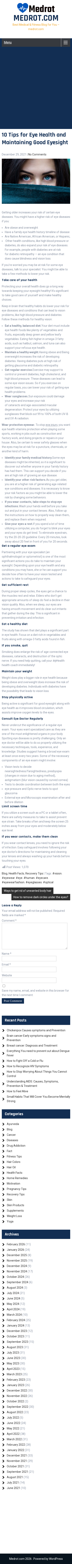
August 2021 (15, 1477)
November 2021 (17, 1461)
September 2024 (17, 1282)
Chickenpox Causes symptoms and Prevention (36, 1030)
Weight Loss (14, 1216)
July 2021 (13, 1482)
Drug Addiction (16, 1145)
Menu (8, 42)
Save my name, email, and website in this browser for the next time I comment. (35, 993)
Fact (9, 1151)
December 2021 (17, 1455)
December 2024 (17, 1266)
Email (6, 964)
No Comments (37, 154)
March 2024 (14, 1314)
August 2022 (15, 1412)
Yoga (10, 1221)
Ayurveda (13, 1124)
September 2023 (17, 1341)
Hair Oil (11, 1167)
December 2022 (17, 1390)
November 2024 (17, 1271)
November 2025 (17, 1260)
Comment (9, 920)
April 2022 (13, 1433)
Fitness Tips (14, 1156)
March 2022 (14, 1439)
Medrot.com (36, 18)
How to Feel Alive (17, 1091)
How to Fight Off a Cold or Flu (25, 1060)
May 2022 (13, 1428)
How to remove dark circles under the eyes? (40, 897)
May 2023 (13, 1363)
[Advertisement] (36, 93)
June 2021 (13, 1488)
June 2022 (13, 1423)
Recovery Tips (34, 873)
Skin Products (15, 1205)
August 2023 (15, 1347)
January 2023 (15, 1385)
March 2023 (14, 1374)
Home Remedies (17, 1178)
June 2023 (13, 1358)
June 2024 (13, 1298)
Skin (9, 1199)
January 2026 (15, 1249)
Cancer (11, 1134)
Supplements (15, 1210)
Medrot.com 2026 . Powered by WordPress (36, 1558)
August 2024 (15, 1287)
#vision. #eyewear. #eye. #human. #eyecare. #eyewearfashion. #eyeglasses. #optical (32, 878)
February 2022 (16, 1444)
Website (7, 975)
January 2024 (15, 1325)
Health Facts (16, 873)
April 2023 (13, 1368)
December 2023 (17, 1331)
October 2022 (15, 1401)
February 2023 (16, 1379)
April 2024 (13, 1309)
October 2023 (15, 1336)
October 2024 (15, 1276)
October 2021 (15, 1466)
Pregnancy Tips (16, 1189)
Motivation (13, 1183)
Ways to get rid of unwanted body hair (27, 890)
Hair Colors (13, 1161)
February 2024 (16, 1320)
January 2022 (15, 1450)
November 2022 (17, 1396)
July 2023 (13, 1352)
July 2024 (13, 1293)
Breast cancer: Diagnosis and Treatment (32, 1045)
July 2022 (13, 1417)
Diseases (12, 1140)
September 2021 (17, 1471)
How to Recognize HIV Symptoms (28, 1066)
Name (6, 953)
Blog (4, 873)
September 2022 (17, 1406)
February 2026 (16, 1244)
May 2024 (13, 1303)
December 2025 (17, 1255)
